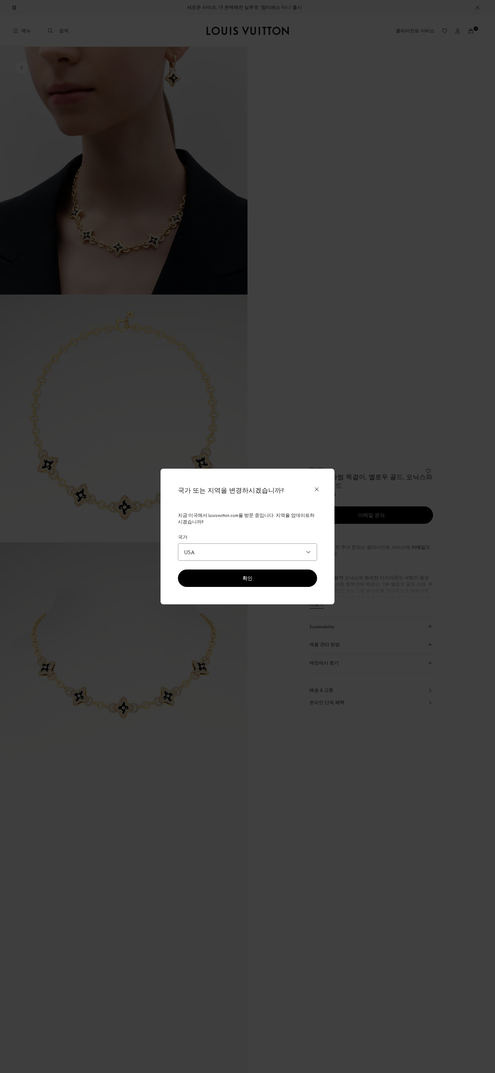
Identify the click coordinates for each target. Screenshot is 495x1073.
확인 (247, 578)
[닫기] (317, 489)
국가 (182, 537)
